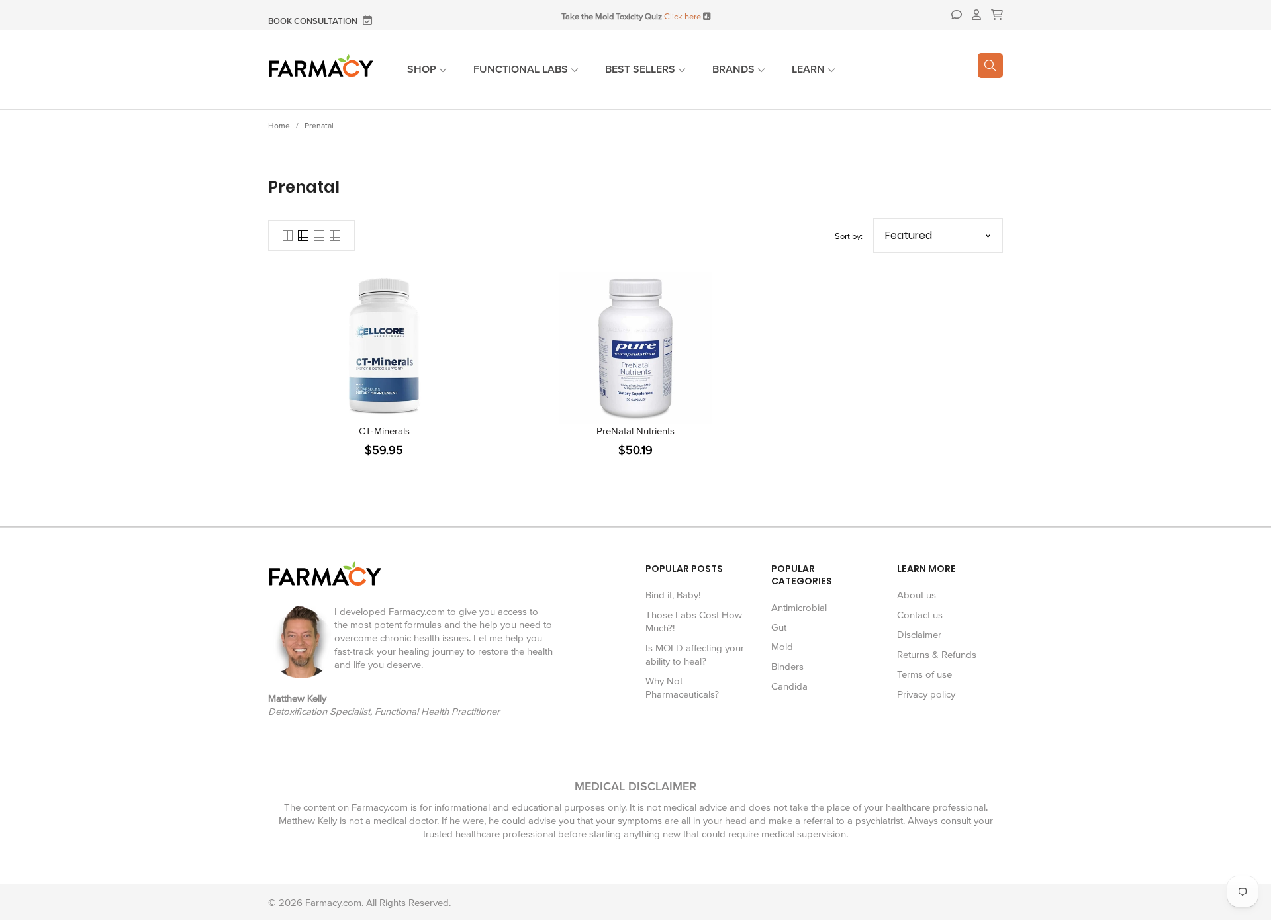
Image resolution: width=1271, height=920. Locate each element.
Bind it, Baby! (672, 595)
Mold (782, 647)
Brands (734, 69)
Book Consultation (313, 21)
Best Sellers (641, 69)
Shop (423, 69)
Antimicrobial (799, 608)
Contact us (920, 615)
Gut (778, 627)
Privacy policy (926, 694)
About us (916, 595)
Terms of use (924, 674)
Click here (682, 16)
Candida (789, 686)
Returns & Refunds (936, 655)
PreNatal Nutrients (635, 431)
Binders (787, 666)
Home (279, 126)
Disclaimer (919, 635)
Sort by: (849, 236)
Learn (809, 69)
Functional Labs (522, 69)
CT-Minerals (384, 431)
